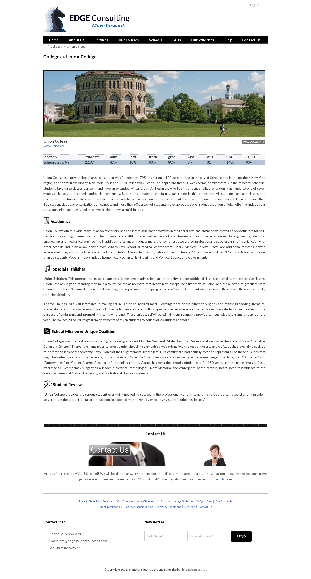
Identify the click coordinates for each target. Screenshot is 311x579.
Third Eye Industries (194, 569)
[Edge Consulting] (87, 19)
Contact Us (251, 40)
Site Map (189, 506)
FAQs (177, 40)
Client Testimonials (110, 506)
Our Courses (129, 40)
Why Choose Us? (147, 501)
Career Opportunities (139, 506)
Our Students (202, 40)
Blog (228, 40)
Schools (155, 40)
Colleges (56, 46)
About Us (76, 40)
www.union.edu (54, 146)
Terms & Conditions (168, 506)
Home (54, 40)
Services (101, 40)
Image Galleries (184, 501)
